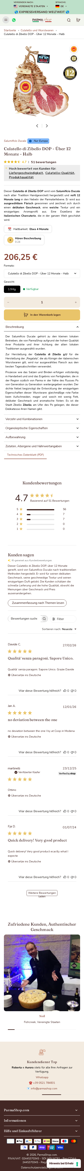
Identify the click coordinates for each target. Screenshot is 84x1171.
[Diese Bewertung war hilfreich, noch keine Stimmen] (64, 691)
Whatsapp (42, 1077)
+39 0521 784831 (44, 1083)
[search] (68, 20)
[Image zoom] (42, 81)
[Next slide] (47, 126)
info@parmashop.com (44, 1088)
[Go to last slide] (37, 126)
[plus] (75, 302)
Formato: (9, 266)
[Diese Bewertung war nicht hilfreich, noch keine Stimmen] (72, 691)
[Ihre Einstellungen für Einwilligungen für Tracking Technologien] (77, 1164)
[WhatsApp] (13, 19)
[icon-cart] (78, 20)
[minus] (8, 302)
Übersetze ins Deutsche (26, 675)
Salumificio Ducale (15, 141)
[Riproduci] (10, 240)
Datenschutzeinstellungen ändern (42, 1167)
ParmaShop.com (47, 1155)
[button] (42, 314)
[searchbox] (24, 618)
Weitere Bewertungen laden (42, 893)
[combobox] (59, 629)
